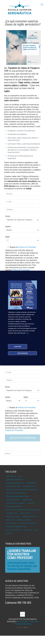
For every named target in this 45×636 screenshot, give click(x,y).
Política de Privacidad (27, 247)
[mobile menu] (42, 5)
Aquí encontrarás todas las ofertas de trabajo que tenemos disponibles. (22, 566)
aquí (27, 333)
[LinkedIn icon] (25, 628)
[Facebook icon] (18, 628)
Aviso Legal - (23, 621)
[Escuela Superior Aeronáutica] (22, 8)
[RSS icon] (27, 628)
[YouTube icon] (22, 628)
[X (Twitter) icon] (20, 628)
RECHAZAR (22, 353)
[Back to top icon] (22, 614)
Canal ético (27, 624)
